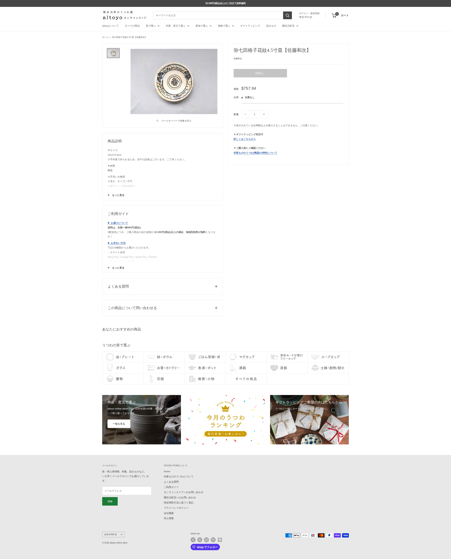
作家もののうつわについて (178, 476)
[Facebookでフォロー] (193, 539)
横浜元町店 (288, 25)
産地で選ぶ (202, 25)
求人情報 (169, 518)
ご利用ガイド (171, 487)
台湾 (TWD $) (110, 534)
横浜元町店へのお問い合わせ (180, 497)
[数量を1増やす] (264, 114)
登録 (109, 501)
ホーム (105, 37)
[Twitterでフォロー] (199, 539)
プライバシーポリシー (176, 507)
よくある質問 (171, 481)
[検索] (287, 15)
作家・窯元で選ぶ (176, 25)
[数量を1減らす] (245, 114)
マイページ (305, 17)
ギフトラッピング (250, 25)
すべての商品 (132, 25)
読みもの (271, 25)
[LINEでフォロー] (219, 539)
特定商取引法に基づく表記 (178, 502)
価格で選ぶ (224, 25)
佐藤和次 (238, 58)
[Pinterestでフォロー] (213, 539)
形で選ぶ (151, 25)
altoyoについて (110, 25)
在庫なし (260, 73)
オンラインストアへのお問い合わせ (183, 492)
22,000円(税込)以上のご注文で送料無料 (225, 3)
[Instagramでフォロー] (206, 539)
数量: (236, 114)
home (167, 471)
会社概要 (169, 513)
